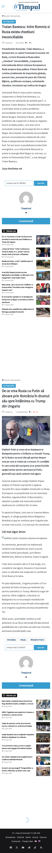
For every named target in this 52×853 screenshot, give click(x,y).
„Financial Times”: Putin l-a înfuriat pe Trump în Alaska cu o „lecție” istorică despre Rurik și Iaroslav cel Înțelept (16, 251)
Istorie (35, 837)
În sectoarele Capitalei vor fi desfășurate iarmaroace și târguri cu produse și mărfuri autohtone (18, 299)
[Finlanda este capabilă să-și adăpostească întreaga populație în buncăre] (43, 312)
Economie (16, 841)
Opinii (28, 837)
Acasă (6, 16)
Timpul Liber (27, 841)
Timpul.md (8, 43)
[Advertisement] (26, 347)
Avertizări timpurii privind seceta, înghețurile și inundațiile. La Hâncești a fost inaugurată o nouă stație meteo (18, 275)
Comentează (26, 221)
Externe (43, 837)
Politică (20, 837)
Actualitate (15, 16)
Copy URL (40, 183)
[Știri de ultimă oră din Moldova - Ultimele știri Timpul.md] (26, 6)
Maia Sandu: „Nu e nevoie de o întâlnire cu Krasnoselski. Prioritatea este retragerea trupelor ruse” (17, 287)
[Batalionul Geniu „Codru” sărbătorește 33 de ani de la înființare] (43, 264)
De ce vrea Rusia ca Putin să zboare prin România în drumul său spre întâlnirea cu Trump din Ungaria (17, 239)
